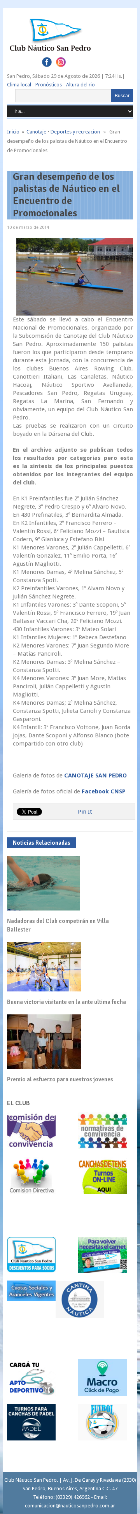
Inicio (13, 132)
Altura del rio (80, 85)
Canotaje (36, 132)
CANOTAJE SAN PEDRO (95, 775)
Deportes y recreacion (75, 132)
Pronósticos (48, 85)
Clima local (19, 85)
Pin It (85, 811)
